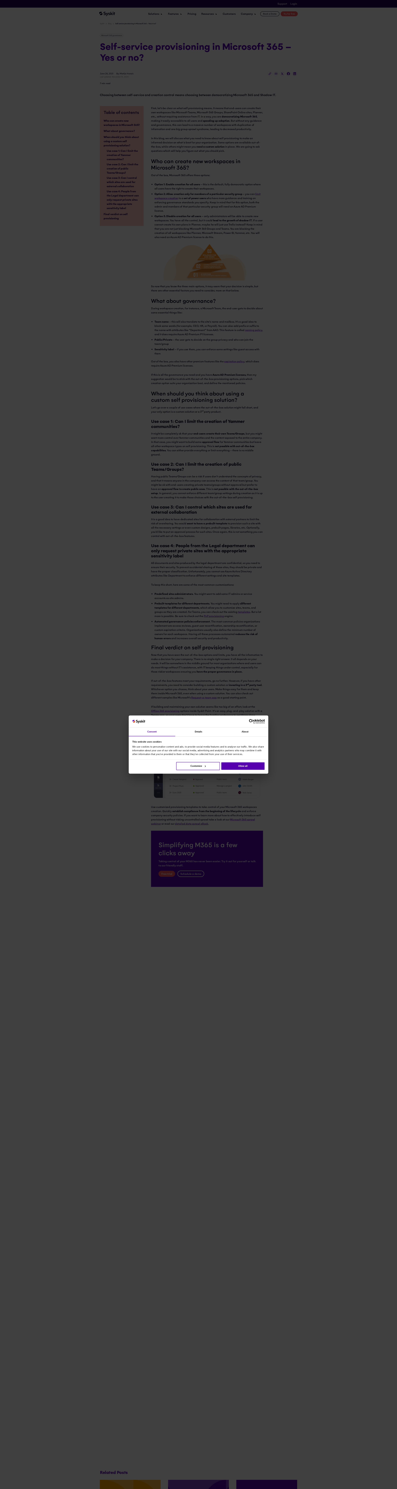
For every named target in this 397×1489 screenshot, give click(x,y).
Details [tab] (198, 731)
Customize (196, 766)
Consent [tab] (152, 731)
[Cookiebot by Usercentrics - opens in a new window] (251, 721)
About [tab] (245, 731)
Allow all (243, 766)
